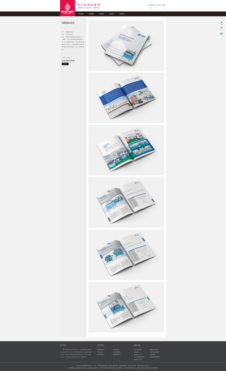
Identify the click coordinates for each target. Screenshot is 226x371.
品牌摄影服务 (116, 352)
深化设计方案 (138, 359)
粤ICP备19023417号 (143, 365)
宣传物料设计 (101, 354)
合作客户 (111, 14)
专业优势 (101, 14)
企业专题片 (116, 349)
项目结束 (152, 354)
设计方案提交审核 (139, 357)
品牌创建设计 (101, 349)
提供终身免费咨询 (155, 357)
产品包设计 (100, 352)
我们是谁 (81, 14)
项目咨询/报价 (138, 349)
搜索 (164, 8)
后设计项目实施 (154, 352)
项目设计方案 (138, 354)
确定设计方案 (153, 349)
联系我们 (122, 14)
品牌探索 (91, 14)
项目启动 (136, 352)
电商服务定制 (116, 354)
